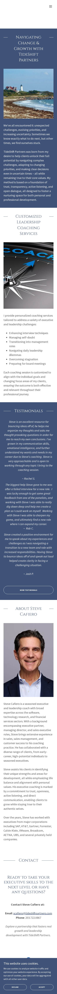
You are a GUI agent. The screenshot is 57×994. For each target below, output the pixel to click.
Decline (15, 987)
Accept (42, 987)
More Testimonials (28, 590)
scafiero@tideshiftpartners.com (32, 913)
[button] (50, 6)
